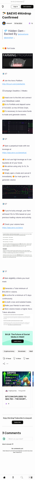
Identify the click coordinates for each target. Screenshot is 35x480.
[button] (17, 2)
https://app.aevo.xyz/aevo (12, 228)
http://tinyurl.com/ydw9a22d (13, 84)
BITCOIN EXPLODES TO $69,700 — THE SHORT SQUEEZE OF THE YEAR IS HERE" (15, 398)
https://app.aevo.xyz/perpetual (14, 153)
